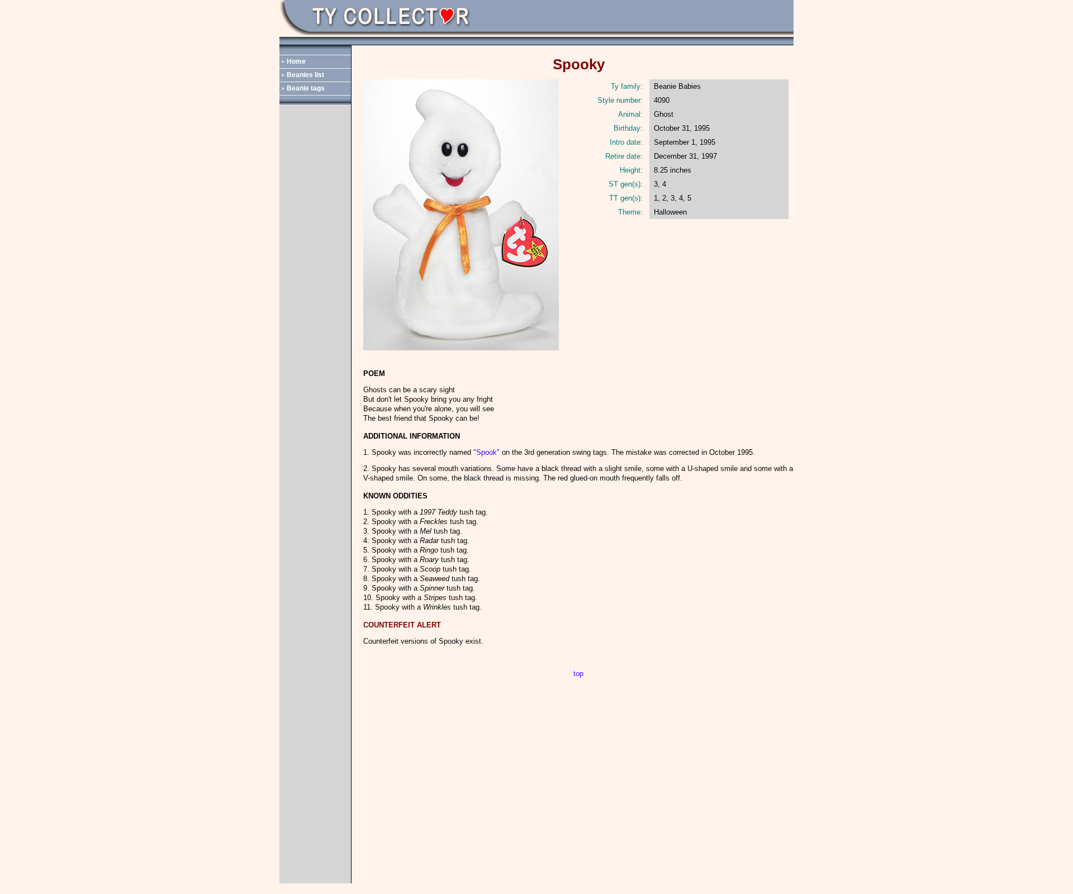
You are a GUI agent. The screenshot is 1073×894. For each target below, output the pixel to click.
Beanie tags (306, 88)
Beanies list (305, 75)
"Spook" (486, 452)
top (578, 673)
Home (296, 61)
